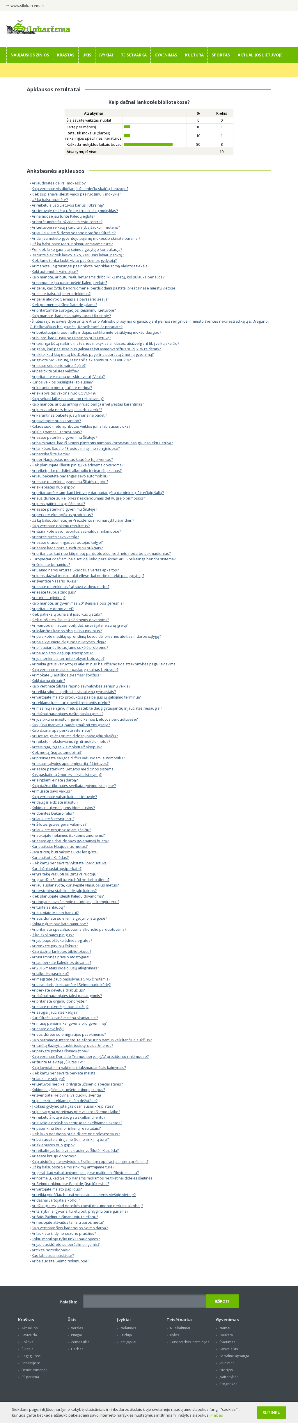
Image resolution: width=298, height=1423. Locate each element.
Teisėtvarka (134, 55)
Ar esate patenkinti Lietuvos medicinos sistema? (73, 769)
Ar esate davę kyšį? (48, 1028)
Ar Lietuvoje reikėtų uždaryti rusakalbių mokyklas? (75, 210)
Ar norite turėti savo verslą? (55, 536)
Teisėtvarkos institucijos (189, 1341)
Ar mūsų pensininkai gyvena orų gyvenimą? (69, 1023)
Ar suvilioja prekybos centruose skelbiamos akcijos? (77, 1122)
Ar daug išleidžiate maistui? (55, 802)
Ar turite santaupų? (48, 907)
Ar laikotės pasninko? (50, 973)
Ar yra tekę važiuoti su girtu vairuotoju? (65, 874)
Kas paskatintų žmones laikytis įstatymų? (67, 774)
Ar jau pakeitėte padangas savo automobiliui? (71, 476)
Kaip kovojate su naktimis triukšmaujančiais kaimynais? (79, 1067)
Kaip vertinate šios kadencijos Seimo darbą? (70, 1227)
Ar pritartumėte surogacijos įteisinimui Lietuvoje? (74, 310)
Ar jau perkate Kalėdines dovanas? (61, 962)
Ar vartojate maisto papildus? (57, 1189)
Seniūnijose (31, 1362)
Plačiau (216, 1415)
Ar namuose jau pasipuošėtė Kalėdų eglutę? (69, 282)
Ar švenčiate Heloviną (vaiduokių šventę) (66, 1095)
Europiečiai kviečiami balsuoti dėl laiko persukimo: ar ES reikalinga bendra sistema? (103, 559)
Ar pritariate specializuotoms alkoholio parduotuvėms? (79, 929)
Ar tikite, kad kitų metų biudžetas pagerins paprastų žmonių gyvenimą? (93, 354)
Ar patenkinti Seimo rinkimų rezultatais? (66, 1128)
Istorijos (226, 1369)
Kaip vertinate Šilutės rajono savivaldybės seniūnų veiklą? (81, 686)
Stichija (126, 1335)
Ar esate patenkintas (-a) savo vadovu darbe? (70, 586)
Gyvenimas (166, 55)
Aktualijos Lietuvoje (260, 55)
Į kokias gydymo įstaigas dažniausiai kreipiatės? (72, 1106)
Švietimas (227, 1341)
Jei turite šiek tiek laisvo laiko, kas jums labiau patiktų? (78, 254)
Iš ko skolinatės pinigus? (53, 934)
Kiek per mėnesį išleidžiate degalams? (64, 304)
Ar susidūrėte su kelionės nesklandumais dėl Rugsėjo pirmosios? (88, 498)
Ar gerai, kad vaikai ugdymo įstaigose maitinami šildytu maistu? (85, 1172)
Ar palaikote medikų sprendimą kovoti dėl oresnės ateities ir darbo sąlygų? (96, 636)
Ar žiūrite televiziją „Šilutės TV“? (58, 1062)
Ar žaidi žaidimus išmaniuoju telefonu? (65, 1216)
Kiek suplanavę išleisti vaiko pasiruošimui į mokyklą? (76, 194)
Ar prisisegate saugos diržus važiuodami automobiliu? (78, 758)
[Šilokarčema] (38, 32)
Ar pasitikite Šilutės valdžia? (55, 371)
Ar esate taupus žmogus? (54, 592)
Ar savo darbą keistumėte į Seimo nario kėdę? (71, 984)
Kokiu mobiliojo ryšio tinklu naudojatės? (66, 1238)
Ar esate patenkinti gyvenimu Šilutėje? (64, 437)
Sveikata (226, 1335)
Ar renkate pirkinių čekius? (55, 945)
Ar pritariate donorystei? (53, 608)
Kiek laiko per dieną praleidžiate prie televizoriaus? (76, 1133)
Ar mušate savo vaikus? (52, 791)
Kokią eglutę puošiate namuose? (60, 923)
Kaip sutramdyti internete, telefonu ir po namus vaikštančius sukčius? (92, 1039)
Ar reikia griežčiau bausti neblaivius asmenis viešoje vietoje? (84, 1194)
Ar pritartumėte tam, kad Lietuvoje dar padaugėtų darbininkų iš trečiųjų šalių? (98, 492)
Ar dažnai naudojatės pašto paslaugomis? (67, 713)
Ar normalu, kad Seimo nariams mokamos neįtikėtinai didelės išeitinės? (93, 1178)
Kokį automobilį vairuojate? (55, 271)
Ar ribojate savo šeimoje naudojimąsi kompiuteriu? (75, 901)
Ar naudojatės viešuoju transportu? (62, 652)
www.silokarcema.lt (27, 5)
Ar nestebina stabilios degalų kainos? (64, 890)
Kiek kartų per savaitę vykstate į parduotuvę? (70, 863)
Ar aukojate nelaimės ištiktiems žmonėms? (68, 835)
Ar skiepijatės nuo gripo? (53, 487)
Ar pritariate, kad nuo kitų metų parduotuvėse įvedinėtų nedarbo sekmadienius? (101, 553)
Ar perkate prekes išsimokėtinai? (60, 1051)
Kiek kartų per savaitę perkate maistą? (64, 1073)
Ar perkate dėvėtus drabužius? (58, 990)
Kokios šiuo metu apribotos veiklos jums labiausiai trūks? (81, 426)
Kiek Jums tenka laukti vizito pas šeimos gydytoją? (74, 260)
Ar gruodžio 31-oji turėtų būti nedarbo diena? (70, 879)
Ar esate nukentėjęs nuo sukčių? (60, 1006)
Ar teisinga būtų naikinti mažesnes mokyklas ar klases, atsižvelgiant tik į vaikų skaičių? (105, 343)
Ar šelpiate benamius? (51, 564)
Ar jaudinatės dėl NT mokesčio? (59, 183)
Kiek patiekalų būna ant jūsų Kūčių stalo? (67, 614)
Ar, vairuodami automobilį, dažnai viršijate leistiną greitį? (79, 625)
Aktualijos (30, 1328)
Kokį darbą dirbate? (48, 680)
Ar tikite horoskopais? (51, 1250)
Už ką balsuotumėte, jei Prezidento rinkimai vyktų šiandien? (83, 520)
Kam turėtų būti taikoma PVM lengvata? (65, 851)
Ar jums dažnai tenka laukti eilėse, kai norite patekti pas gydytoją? (88, 575)
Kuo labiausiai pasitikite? (53, 1255)
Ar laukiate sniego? (48, 1078)
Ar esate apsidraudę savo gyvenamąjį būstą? (70, 840)
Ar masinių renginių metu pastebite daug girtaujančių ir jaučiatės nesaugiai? (97, 708)
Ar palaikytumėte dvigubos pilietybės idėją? (69, 641)
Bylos (174, 1335)
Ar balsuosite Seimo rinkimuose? (60, 1261)
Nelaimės (128, 1328)
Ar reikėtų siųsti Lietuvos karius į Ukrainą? (68, 205)
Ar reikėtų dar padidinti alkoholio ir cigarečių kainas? (77, 470)
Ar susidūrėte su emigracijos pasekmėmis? (69, 1034)
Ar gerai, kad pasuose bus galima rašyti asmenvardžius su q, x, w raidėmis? (96, 348)
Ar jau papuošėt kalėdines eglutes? (62, 940)
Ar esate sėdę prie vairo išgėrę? (59, 365)
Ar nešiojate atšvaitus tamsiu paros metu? (68, 1222)
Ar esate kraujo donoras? (54, 1156)
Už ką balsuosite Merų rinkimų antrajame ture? (72, 243)
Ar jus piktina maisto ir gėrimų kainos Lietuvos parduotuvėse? (85, 719)
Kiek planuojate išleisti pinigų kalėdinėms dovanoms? (77, 465)
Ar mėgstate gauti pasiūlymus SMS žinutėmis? (71, 979)
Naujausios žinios (29, 55)
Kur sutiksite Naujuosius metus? (60, 846)
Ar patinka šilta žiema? (51, 453)
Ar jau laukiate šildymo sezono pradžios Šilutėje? (74, 232)
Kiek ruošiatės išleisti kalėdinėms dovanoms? (70, 619)
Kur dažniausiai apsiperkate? (56, 868)
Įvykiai (106, 55)
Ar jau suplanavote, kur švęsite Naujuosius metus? (75, 885)
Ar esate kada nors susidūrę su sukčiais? (67, 547)
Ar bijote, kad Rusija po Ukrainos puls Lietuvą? (71, 337)
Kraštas (65, 55)
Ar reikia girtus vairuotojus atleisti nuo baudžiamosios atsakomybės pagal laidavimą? (104, 664)
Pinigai (76, 1335)
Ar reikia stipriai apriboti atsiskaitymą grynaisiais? (74, 691)
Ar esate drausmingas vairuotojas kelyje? (67, 542)
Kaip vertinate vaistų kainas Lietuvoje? (64, 796)
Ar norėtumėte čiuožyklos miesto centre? (67, 221)
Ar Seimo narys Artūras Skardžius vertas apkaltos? (75, 570)
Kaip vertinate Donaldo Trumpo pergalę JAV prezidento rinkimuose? (90, 1056)
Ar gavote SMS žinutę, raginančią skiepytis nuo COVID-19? (81, 360)
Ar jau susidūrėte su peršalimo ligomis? (66, 1244)
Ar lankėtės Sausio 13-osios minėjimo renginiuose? (76, 448)
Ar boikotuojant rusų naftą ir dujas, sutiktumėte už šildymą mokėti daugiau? (96, 332)
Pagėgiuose (31, 1355)
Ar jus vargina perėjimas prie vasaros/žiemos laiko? (76, 1111)
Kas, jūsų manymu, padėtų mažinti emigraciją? (71, 724)
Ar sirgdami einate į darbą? (55, 780)
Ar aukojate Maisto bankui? (55, 912)
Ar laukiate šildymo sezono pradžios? (64, 1233)
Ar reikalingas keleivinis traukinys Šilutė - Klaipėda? (75, 1150)
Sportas (221, 55)
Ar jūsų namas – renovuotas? (57, 431)
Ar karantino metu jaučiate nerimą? (62, 387)
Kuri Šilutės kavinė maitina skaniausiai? (65, 1017)
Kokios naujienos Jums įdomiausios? (63, 807)
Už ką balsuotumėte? (50, 199)
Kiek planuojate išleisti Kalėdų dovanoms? (68, 896)
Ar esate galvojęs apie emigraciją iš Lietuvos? (70, 763)
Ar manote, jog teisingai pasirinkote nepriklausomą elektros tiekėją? (90, 266)
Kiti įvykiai (128, 1341)
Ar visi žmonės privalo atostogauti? (61, 957)
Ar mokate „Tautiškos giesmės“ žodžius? (66, 675)
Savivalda (29, 1335)
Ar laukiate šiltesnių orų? (53, 818)
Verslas (77, 1328)
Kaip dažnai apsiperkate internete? (62, 730)
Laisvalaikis (228, 1348)
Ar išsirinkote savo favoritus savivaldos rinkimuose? (76, 531)
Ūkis (86, 55)
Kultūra (194, 55)
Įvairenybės (228, 1376)
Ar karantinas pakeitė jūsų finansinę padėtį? (69, 415)
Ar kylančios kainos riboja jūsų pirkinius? (67, 630)
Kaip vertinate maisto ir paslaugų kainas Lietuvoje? (75, 669)
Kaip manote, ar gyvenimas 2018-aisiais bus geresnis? (78, 603)
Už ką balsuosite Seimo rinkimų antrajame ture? (73, 1167)
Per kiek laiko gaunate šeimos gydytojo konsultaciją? (77, 249)
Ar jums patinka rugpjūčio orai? (58, 503)
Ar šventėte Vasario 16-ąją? (55, 581)
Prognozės (228, 1383)
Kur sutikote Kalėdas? (50, 857)
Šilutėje (27, 1348)
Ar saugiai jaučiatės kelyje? (54, 1012)
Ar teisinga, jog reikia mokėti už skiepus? (67, 746)
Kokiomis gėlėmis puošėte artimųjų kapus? (68, 1089)
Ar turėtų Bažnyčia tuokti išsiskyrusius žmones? (72, 1045)
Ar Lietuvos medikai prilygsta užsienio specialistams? (77, 1084)
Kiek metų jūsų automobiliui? (56, 752)
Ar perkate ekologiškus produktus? (62, 514)
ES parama (30, 1376)
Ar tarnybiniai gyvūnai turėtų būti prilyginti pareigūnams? (80, 1211)
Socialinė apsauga (234, 1355)
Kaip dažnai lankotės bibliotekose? (61, 951)
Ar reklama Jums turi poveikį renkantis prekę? (71, 702)
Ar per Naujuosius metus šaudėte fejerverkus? (72, 459)
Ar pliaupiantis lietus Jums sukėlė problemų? (70, 647)
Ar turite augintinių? (48, 597)
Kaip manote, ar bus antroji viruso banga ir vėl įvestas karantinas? (88, 404)
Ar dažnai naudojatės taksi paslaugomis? (67, 995)
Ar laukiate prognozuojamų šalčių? (61, 829)
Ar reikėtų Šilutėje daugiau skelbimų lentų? (68, 1117)
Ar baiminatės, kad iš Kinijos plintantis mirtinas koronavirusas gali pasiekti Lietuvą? (102, 442)
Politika (27, 1341)
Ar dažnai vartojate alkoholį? (56, 1200)
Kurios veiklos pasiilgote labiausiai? (62, 382)
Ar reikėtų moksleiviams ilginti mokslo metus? (71, 741)
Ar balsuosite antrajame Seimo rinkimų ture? (70, 1139)
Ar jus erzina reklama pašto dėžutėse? (64, 1100)
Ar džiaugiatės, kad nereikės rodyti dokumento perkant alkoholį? (87, 1205)
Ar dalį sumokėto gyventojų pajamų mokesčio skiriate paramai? (86, 238)
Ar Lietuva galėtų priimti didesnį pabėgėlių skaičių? (75, 735)
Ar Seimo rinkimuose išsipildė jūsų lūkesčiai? (70, 1183)
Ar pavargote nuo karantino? (56, 420)
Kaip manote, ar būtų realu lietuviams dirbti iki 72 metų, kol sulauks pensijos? (98, 277)
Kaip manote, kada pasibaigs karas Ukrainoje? (71, 315)
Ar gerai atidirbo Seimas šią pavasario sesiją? (70, 299)
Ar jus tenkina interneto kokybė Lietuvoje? (68, 658)
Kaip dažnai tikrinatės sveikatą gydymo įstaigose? (74, 785)
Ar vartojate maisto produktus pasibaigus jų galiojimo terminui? (86, 697)
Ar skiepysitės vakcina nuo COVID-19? (64, 393)
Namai (224, 1328)
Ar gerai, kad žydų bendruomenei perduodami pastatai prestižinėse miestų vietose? (104, 288)
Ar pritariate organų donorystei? (59, 1001)
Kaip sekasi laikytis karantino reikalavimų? (68, 398)
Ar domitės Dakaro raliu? (53, 813)
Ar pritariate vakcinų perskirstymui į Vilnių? (68, 376)
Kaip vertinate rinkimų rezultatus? (61, 525)
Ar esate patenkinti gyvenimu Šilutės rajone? (70, 481)
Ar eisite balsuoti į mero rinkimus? (61, 293)
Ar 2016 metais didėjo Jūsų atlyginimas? (65, 968)
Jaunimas (226, 1362)
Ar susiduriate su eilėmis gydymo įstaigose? (69, 918)
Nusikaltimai (180, 1328)
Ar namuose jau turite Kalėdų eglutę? (63, 216)
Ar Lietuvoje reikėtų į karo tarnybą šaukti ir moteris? (76, 227)
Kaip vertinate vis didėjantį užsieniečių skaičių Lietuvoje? (80, 188)
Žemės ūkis (80, 1341)
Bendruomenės (34, 1369)
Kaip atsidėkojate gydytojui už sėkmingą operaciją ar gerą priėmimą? (90, 1161)
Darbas (77, 1348)
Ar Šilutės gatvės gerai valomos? (59, 824)
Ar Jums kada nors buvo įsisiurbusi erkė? (67, 409)
